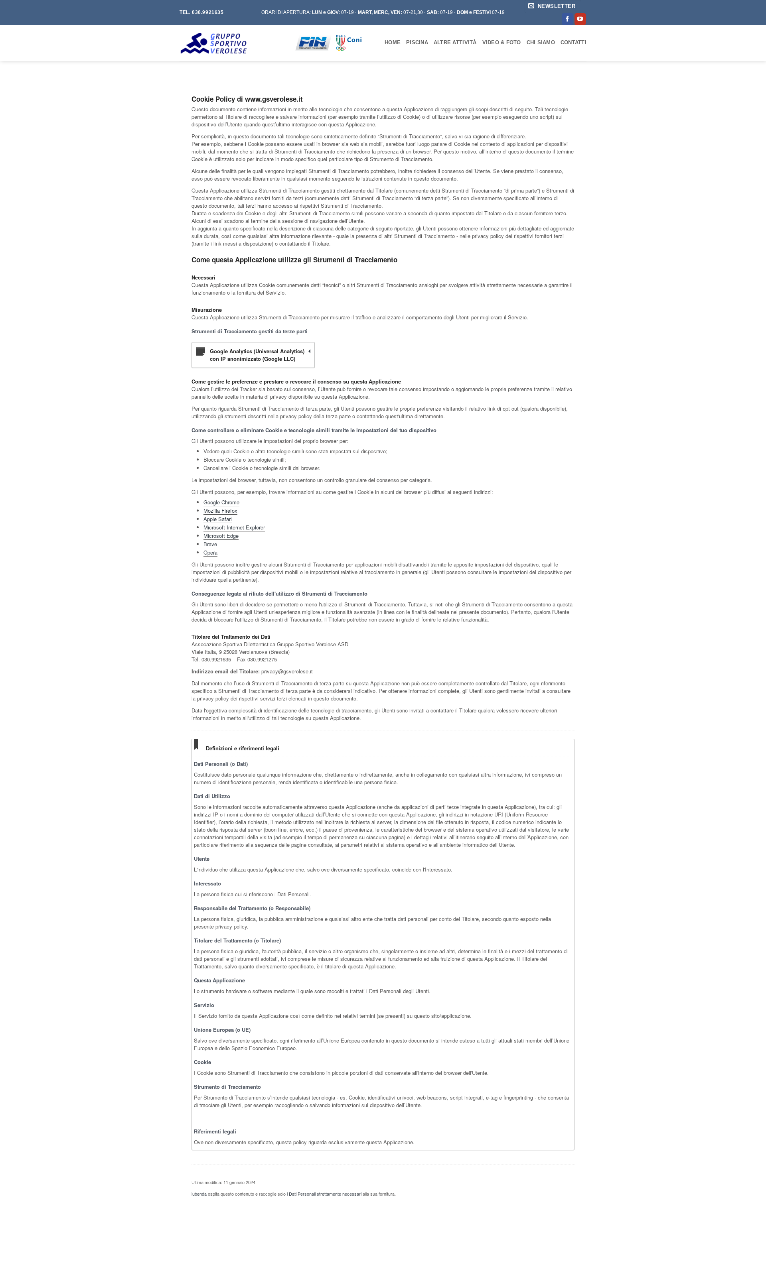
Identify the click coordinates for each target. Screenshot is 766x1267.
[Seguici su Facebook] (567, 19)
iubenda (199, 1193)
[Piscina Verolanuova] (231, 43)
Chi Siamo (541, 42)
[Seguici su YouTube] (580, 19)
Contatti (573, 42)
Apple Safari (217, 519)
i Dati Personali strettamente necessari (324, 1193)
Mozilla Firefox (220, 510)
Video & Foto (501, 42)
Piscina (417, 42)
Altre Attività (455, 42)
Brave (210, 544)
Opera (210, 552)
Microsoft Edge (221, 535)
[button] (553, 6)
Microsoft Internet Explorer (234, 527)
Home (393, 42)
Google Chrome (221, 502)
